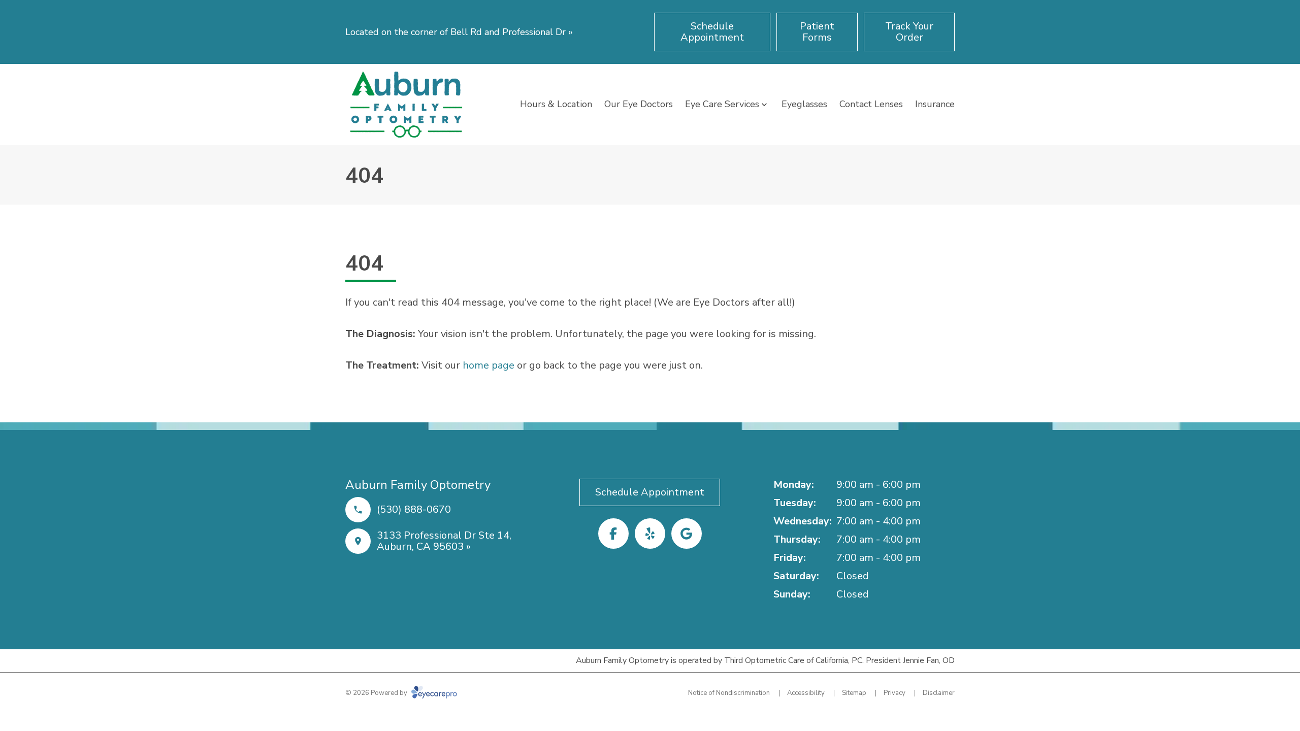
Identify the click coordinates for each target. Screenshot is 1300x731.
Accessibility (806, 692)
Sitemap (854, 692)
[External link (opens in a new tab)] (686, 533)
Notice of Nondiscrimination (729, 692)
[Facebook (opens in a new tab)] (613, 533)
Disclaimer (939, 692)
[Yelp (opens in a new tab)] (650, 533)
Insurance (935, 104)
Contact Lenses (871, 104)
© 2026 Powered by (377, 692)
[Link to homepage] (406, 104)
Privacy (894, 692)
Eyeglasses (804, 104)
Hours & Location (556, 104)
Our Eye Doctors (638, 104)
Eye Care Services (722, 104)
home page (488, 365)
